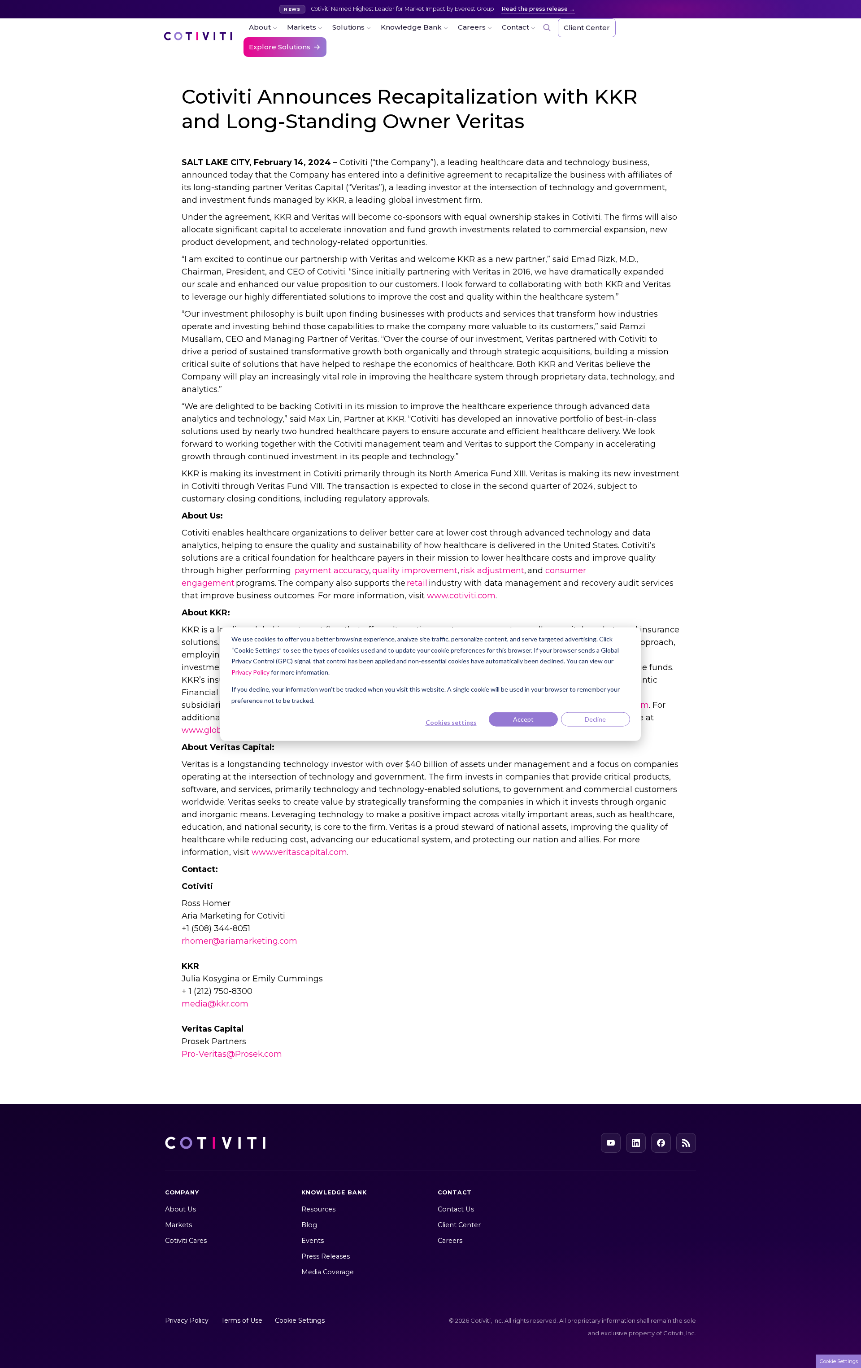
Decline (595, 719)
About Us (180, 1209)
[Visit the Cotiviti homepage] (198, 40)
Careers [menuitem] (472, 27)
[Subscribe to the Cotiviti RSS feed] (686, 1143)
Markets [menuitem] (301, 27)
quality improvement (414, 570)
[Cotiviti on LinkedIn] (636, 1143)
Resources (318, 1209)
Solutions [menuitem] (348, 27)
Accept (523, 719)
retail (417, 583)
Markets (178, 1225)
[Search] (546, 27)
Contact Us (456, 1209)
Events (312, 1241)
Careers (450, 1241)
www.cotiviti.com (461, 596)
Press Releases (325, 1256)
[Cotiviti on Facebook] (661, 1143)
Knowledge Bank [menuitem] (411, 27)
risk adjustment (492, 570)
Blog (309, 1225)
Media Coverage (327, 1272)
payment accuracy (332, 570)
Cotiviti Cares (186, 1241)
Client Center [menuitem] (587, 27)
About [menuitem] (260, 27)
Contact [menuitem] (515, 27)
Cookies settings (451, 722)
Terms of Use (241, 1320)
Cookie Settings (300, 1320)
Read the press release (534, 8)
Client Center (459, 1225)
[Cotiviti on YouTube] (611, 1143)
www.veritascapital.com (299, 852)
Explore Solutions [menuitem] (279, 47)
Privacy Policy (250, 671)
